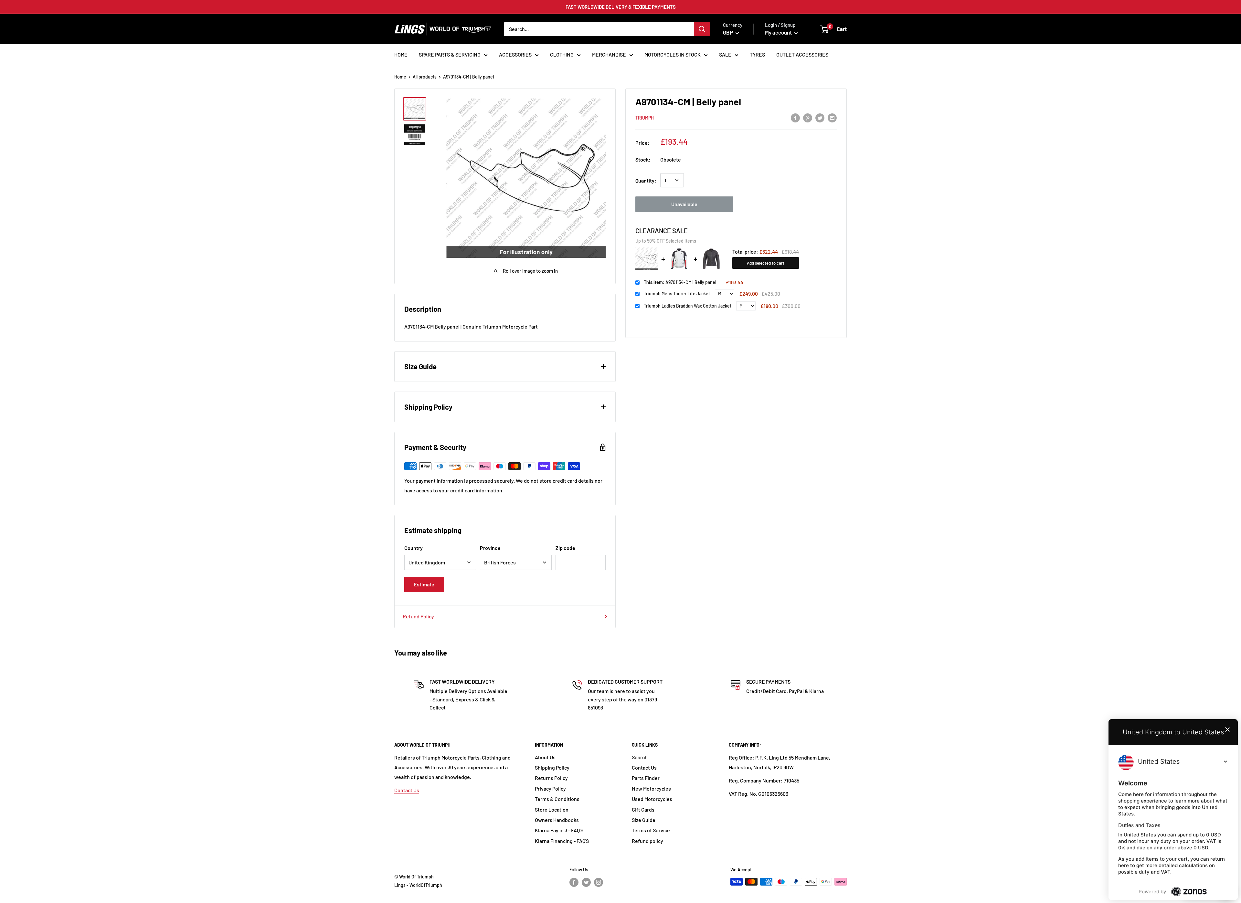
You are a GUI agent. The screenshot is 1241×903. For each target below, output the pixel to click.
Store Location (551, 809)
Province (490, 548)
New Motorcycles (651, 788)
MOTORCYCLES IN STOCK (672, 54)
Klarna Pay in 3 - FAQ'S (559, 830)
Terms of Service (651, 830)
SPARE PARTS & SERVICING (450, 54)
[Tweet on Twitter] (819, 117)
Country (413, 548)
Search (640, 757)
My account (779, 32)
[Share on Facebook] (795, 117)
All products (425, 76)
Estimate (424, 584)
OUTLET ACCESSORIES (802, 54)
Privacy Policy (550, 788)
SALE (725, 54)
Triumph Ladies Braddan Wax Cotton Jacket (687, 306)
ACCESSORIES (515, 54)
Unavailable (684, 204)
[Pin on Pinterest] (807, 117)
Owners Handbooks (557, 820)
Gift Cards (643, 809)
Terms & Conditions (557, 799)
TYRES (757, 54)
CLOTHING (562, 54)
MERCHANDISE (609, 54)
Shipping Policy (552, 767)
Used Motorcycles (652, 799)
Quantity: (645, 180)
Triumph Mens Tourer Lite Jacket (677, 293)
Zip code (565, 548)
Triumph (644, 118)
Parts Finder (646, 778)
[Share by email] (832, 117)
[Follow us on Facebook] (573, 882)
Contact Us (406, 790)
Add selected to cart (765, 263)
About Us (545, 757)
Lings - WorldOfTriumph (418, 885)
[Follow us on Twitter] (586, 882)
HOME (401, 54)
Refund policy (647, 841)
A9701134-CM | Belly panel (680, 282)
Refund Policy (418, 616)
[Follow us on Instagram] (598, 882)
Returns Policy (551, 778)
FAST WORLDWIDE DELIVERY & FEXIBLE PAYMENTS (621, 7)
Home (400, 76)
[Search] (702, 29)
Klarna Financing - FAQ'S (562, 841)
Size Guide (643, 820)
